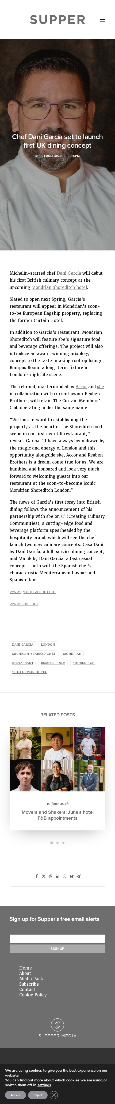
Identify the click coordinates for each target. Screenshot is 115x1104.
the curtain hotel (29, 672)
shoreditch (84, 663)
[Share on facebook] (36, 876)
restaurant (22, 663)
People (75, 156)
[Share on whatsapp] (64, 876)
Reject (37, 1095)
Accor (81, 387)
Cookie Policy (33, 995)
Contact (27, 989)
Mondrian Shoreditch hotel (59, 287)
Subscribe (29, 984)
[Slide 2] (57, 842)
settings (44, 1085)
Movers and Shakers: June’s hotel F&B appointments (58, 815)
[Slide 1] (52, 842)
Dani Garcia (22, 645)
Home (25, 968)
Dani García (69, 273)
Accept (15, 1095)
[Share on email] (78, 876)
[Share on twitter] (43, 876)
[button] (102, 19)
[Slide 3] (63, 842)
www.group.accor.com (33, 591)
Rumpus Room (53, 663)
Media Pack (31, 979)
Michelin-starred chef (34, 654)
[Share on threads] (50, 876)
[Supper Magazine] (58, 19)
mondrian (72, 654)
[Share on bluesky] (71, 876)
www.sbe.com (24, 603)
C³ (63, 516)
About (25, 973)
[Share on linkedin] (57, 876)
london (48, 645)
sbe (100, 387)
